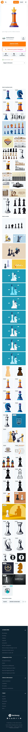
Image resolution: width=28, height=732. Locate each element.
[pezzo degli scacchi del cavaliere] (8, 106)
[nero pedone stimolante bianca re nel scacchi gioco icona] (6, 346)
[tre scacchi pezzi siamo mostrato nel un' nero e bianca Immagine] (8, 616)
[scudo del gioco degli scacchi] (9, 563)
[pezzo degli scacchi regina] (8, 94)
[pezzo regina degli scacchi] (6, 201)
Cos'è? (12, 59)
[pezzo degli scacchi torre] (8, 130)
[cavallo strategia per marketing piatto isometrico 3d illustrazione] (7, 311)
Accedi (21, 2)
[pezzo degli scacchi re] (8, 487)
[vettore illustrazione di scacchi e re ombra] (13, 702)
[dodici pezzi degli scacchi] (13, 152)
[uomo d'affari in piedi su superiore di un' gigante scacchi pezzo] (13, 381)
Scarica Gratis (14, 44)
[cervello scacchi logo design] (8, 592)
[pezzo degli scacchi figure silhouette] (8, 279)
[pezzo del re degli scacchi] (7, 262)
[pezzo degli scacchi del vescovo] (8, 118)
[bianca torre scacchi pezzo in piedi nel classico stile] (8, 463)
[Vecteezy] (2, 2)
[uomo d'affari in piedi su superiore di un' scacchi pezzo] (13, 436)
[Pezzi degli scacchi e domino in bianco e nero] (13, 224)
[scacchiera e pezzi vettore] (21, 241)
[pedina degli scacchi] (18, 129)
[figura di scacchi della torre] (16, 201)
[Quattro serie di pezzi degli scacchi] (8, 177)
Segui (23, 39)
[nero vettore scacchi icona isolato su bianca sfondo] (7, 627)
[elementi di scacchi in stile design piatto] (8, 213)
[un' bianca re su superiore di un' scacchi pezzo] (13, 368)
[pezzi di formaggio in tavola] (7, 166)
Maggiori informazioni (7, 62)
